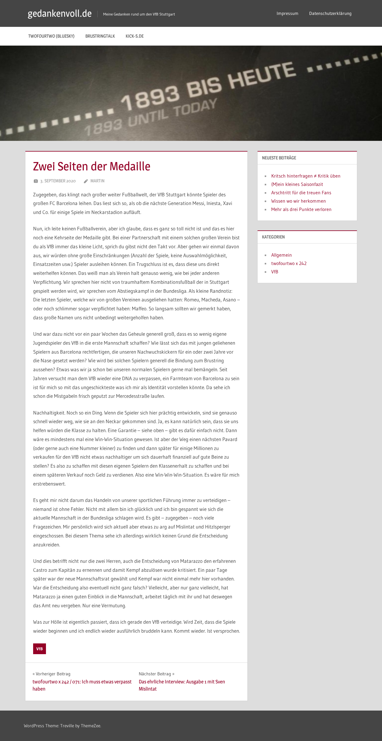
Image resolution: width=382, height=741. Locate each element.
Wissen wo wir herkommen (298, 201)
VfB (39, 648)
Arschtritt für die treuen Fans (301, 192)
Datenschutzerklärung (330, 13)
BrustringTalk (100, 36)
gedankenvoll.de (60, 13)
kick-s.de (135, 36)
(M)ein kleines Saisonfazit (297, 184)
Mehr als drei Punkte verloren (301, 209)
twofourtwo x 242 (288, 263)
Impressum (287, 13)
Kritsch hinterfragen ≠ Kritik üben (306, 176)
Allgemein (281, 255)
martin (97, 181)
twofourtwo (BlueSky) (51, 36)
